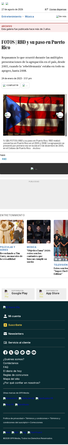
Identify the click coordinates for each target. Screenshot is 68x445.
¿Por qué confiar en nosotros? (21, 382)
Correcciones (36, 422)
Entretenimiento (12, 16)
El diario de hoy (12, 371)
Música (29, 16)
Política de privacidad (13, 418)
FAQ (5, 367)
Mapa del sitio (11, 378)
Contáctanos (10, 363)
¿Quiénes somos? (13, 359)
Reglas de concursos (15, 374)
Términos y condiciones (36, 418)
